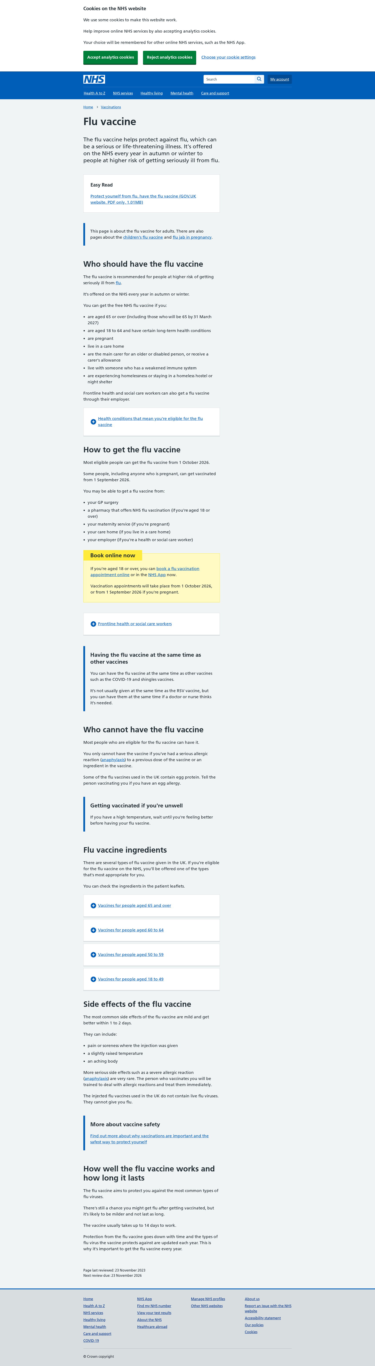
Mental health (182, 93)
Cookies (251, 1332)
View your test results (154, 1313)
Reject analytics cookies (169, 57)
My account (279, 79)
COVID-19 (91, 1340)
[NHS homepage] (94, 79)
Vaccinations (111, 107)
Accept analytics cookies (110, 57)
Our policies (254, 1325)
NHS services (123, 93)
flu (118, 282)
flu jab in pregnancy (192, 237)
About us (252, 1299)
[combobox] (229, 79)
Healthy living (152, 93)
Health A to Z (94, 93)
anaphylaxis (113, 759)
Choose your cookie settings (228, 57)
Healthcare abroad (152, 1327)
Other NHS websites (207, 1306)
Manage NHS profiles (208, 1299)
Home (88, 107)
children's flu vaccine (143, 237)
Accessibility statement (263, 1318)
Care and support (215, 93)
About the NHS (149, 1320)
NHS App (157, 574)
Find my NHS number (154, 1306)
